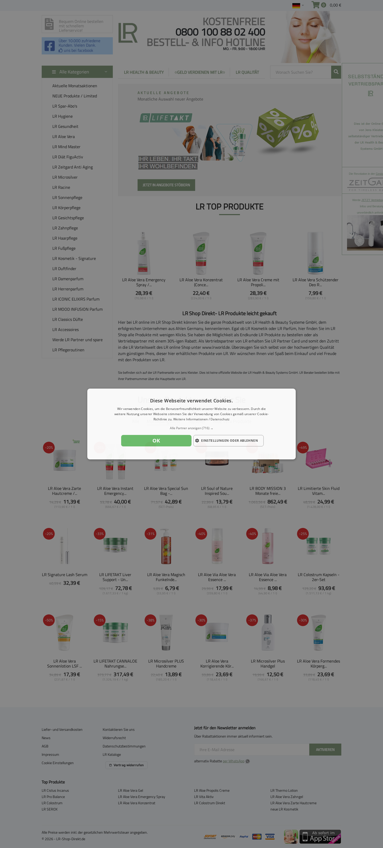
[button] (191, 428)
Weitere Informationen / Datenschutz (201, 419)
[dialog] (191, 424)
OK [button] (156, 440)
